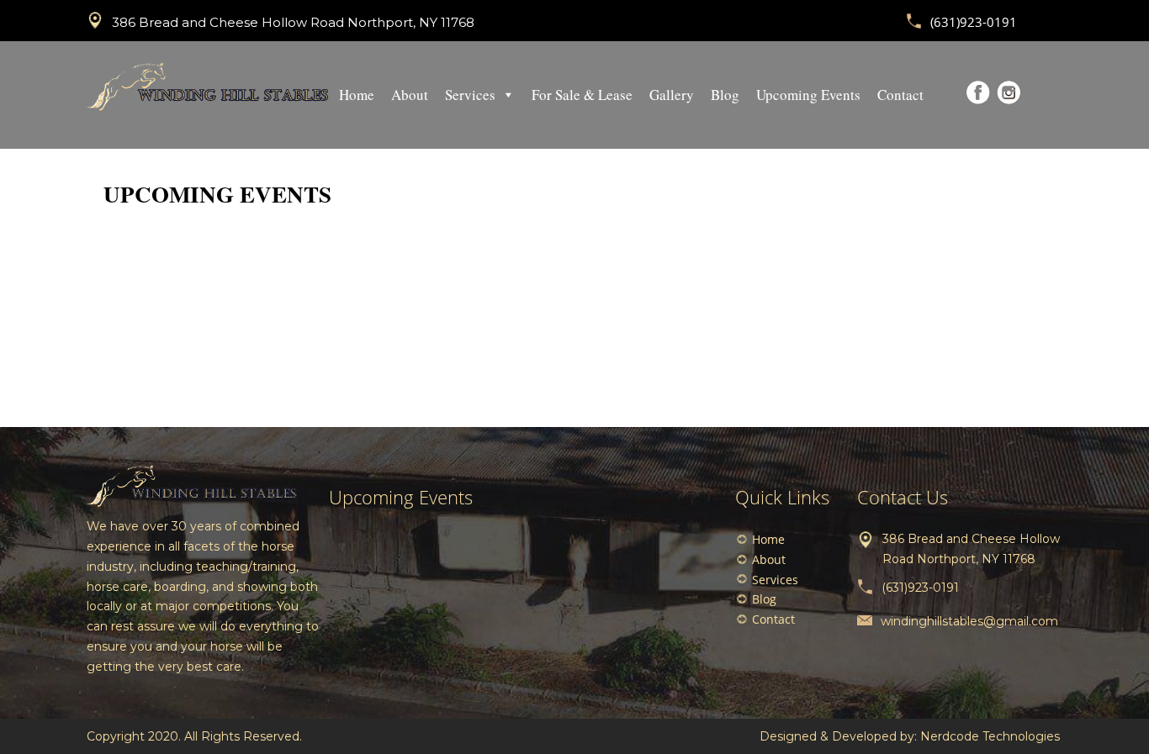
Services (470, 94)
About (409, 94)
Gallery (671, 94)
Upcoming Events (808, 94)
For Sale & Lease (582, 94)
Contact (900, 94)
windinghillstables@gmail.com (969, 621)
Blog (725, 94)
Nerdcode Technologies (990, 736)
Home (356, 94)
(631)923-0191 (973, 21)
